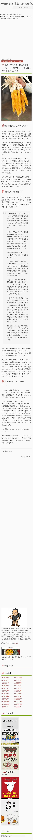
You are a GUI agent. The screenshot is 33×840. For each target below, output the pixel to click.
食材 (20, 61)
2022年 (6, 683)
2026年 (6, 678)
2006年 (6, 704)
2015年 (19, 691)
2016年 (6, 691)
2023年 (19, 680)
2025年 (19, 678)
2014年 (6, 694)
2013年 (19, 694)
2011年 (18, 696)
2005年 (19, 704)
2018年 (6, 688)
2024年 (6, 680)
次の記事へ (24, 456)
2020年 (6, 686)
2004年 (6, 707)
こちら (16, 643)
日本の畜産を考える (9, 61)
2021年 (19, 683)
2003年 (19, 707)
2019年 (19, 686)
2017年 (18, 688)
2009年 (19, 699)
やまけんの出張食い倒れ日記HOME (12, 14)
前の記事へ (8, 451)
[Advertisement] (16, 38)
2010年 (6, 699)
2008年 (6, 702)
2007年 (19, 702)
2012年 (6, 696)
